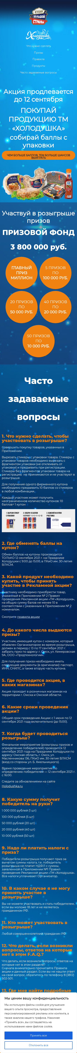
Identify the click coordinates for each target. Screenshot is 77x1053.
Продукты (38, 65)
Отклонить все (38, 1045)
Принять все (38, 1035)
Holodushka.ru (12, 786)
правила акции (28, 617)
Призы (38, 52)
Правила (38, 59)
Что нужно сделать (38, 46)
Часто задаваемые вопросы (38, 72)
